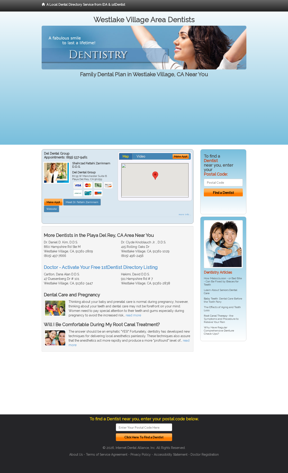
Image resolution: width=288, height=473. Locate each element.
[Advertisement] (144, 113)
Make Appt (53, 202)
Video (141, 156)
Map (126, 156)
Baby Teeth (211, 298)
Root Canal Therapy (215, 315)
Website (51, 208)
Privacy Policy (140, 454)
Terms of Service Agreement (106, 454)
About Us (76, 454)
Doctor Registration (205, 454)
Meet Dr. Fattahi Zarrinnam (82, 202)
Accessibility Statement (170, 454)
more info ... (185, 214)
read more (133, 315)
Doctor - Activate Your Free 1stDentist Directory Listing (101, 267)
